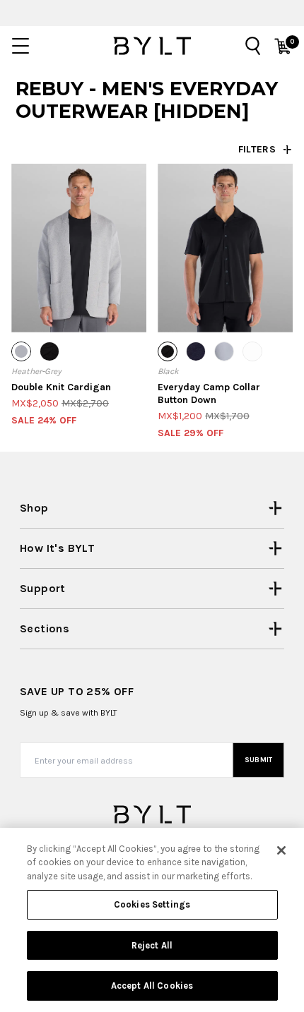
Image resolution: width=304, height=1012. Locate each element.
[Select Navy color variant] (196, 351)
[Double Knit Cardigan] (78, 248)
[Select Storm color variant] (224, 351)
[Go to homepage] (152, 46)
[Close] (281, 850)
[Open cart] (283, 46)
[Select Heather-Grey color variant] (21, 351)
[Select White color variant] (252, 351)
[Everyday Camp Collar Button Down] (225, 248)
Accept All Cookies (152, 985)
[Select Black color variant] (49, 351)
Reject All (152, 945)
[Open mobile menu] (20, 45)
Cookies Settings (152, 904)
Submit (259, 760)
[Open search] (253, 46)
